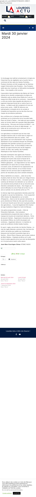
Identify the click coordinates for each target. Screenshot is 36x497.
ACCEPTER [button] (17, 493)
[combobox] (18, 20)
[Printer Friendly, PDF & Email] (18, 254)
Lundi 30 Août (22, 277)
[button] (3, 27)
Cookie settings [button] (7, 493)
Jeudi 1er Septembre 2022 (8, 283)
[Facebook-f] (16, 334)
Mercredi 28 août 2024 (7, 277)
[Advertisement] (18, 58)
